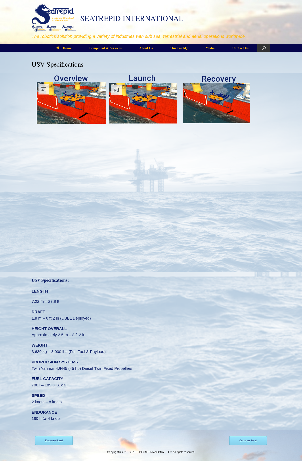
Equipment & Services (105, 47)
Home (67, 47)
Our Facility (179, 47)
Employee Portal (54, 440)
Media (210, 47)
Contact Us (240, 47)
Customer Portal (248, 440)
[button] (263, 48)
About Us (146, 47)
